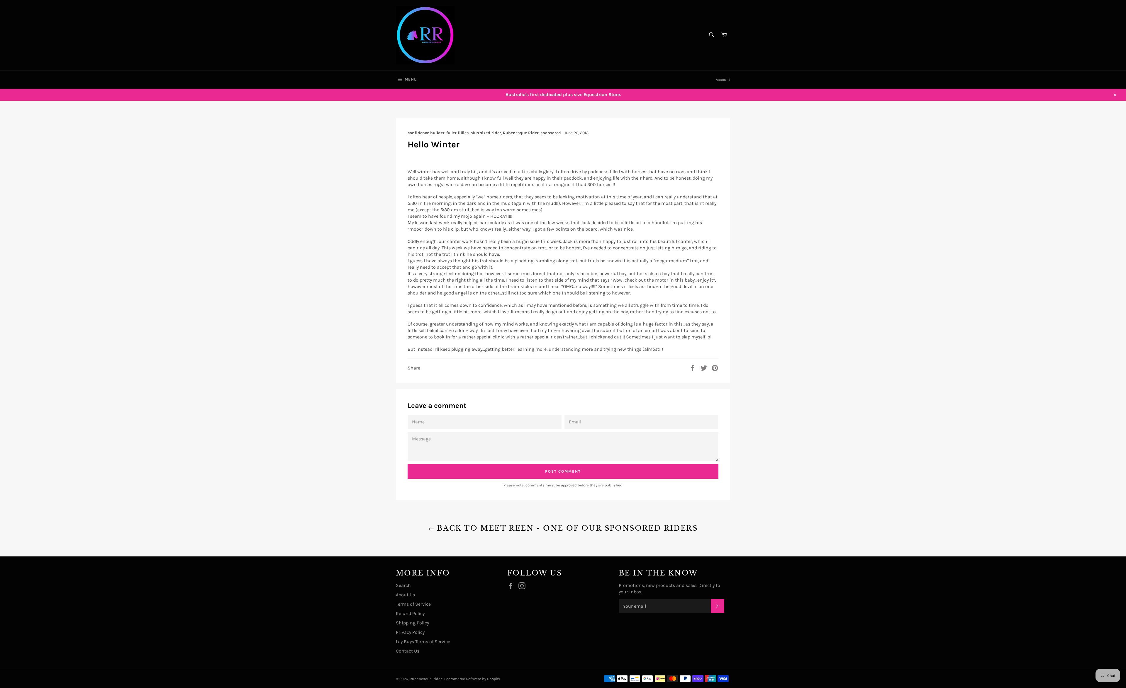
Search (403, 585)
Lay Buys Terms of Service (423, 641)
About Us (405, 594)
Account (723, 79)
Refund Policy (410, 613)
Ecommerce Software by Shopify (472, 679)
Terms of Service (413, 604)
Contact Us (407, 651)
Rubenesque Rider (426, 679)
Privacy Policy (410, 632)
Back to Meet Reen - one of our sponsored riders (566, 528)
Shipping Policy (412, 623)
